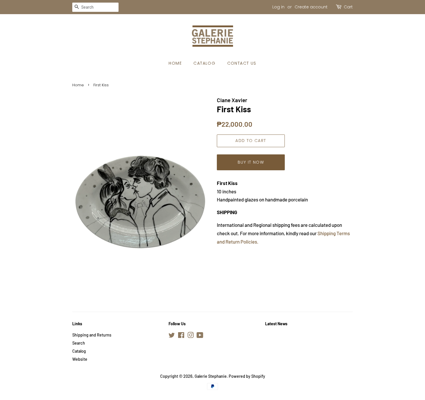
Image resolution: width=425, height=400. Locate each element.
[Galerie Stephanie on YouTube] (200, 336)
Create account (311, 7)
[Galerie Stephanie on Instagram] (190, 336)
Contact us (241, 63)
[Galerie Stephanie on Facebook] (181, 336)
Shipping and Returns (91, 334)
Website (79, 359)
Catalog (204, 63)
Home (175, 63)
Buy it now (251, 162)
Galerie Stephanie (211, 376)
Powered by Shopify (247, 376)
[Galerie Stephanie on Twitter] (172, 336)
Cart (348, 7)
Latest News (276, 323)
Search (78, 343)
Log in (278, 7)
